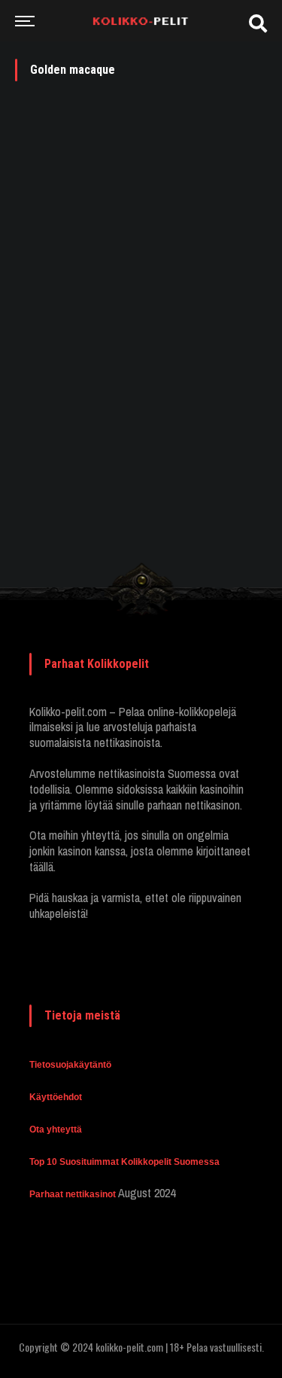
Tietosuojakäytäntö (70, 1064)
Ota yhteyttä (55, 1129)
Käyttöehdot (55, 1097)
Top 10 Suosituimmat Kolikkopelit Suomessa (124, 1162)
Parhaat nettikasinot (72, 1194)
